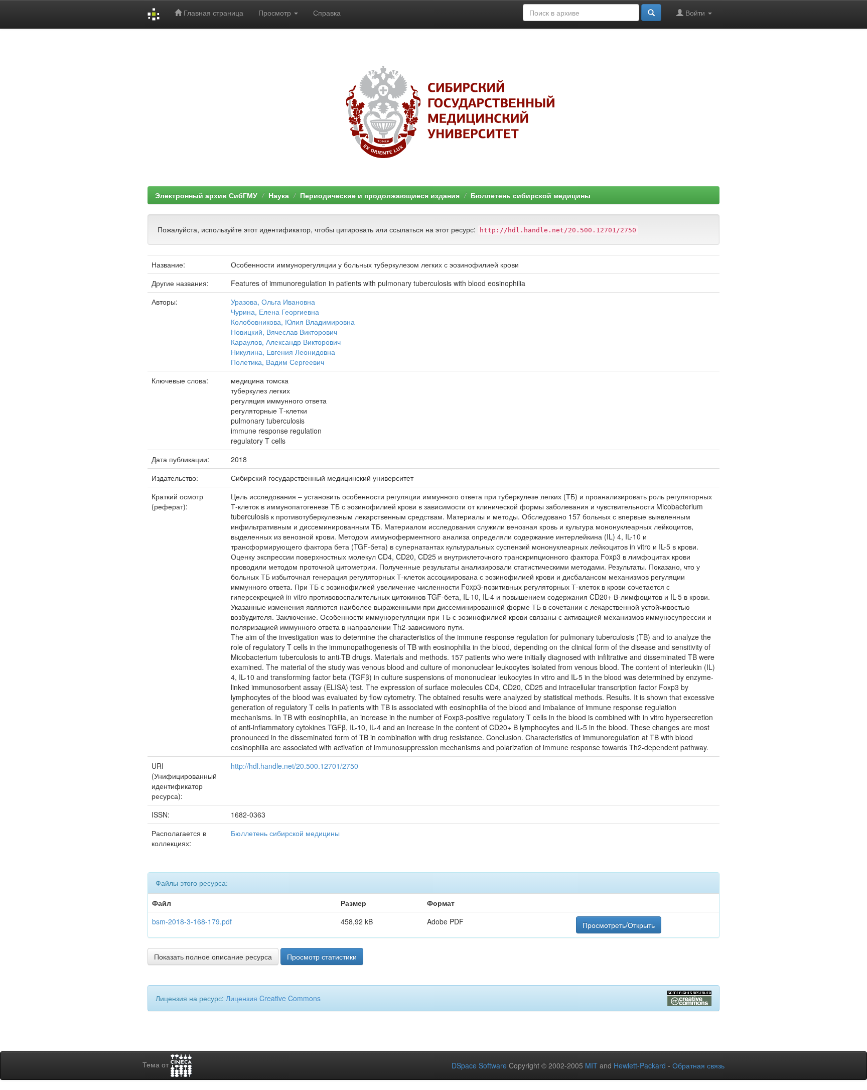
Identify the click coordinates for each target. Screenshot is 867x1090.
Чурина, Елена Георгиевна (275, 312)
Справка (327, 13)
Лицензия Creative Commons (273, 998)
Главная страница (212, 13)
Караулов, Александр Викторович (286, 342)
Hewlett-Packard (640, 1065)
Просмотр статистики (322, 956)
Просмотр (275, 13)
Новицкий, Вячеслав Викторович (284, 332)
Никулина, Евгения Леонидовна (283, 352)
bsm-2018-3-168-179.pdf (192, 921)
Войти (695, 13)
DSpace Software (479, 1065)
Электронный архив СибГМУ (206, 195)
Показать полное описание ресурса (213, 956)
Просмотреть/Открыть (619, 925)
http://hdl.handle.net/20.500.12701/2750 (294, 766)
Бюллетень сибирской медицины (531, 195)
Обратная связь (698, 1065)
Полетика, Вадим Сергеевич (277, 362)
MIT (591, 1065)
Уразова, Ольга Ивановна (273, 302)
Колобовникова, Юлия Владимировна (293, 322)
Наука (278, 195)
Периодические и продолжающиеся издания (380, 195)
